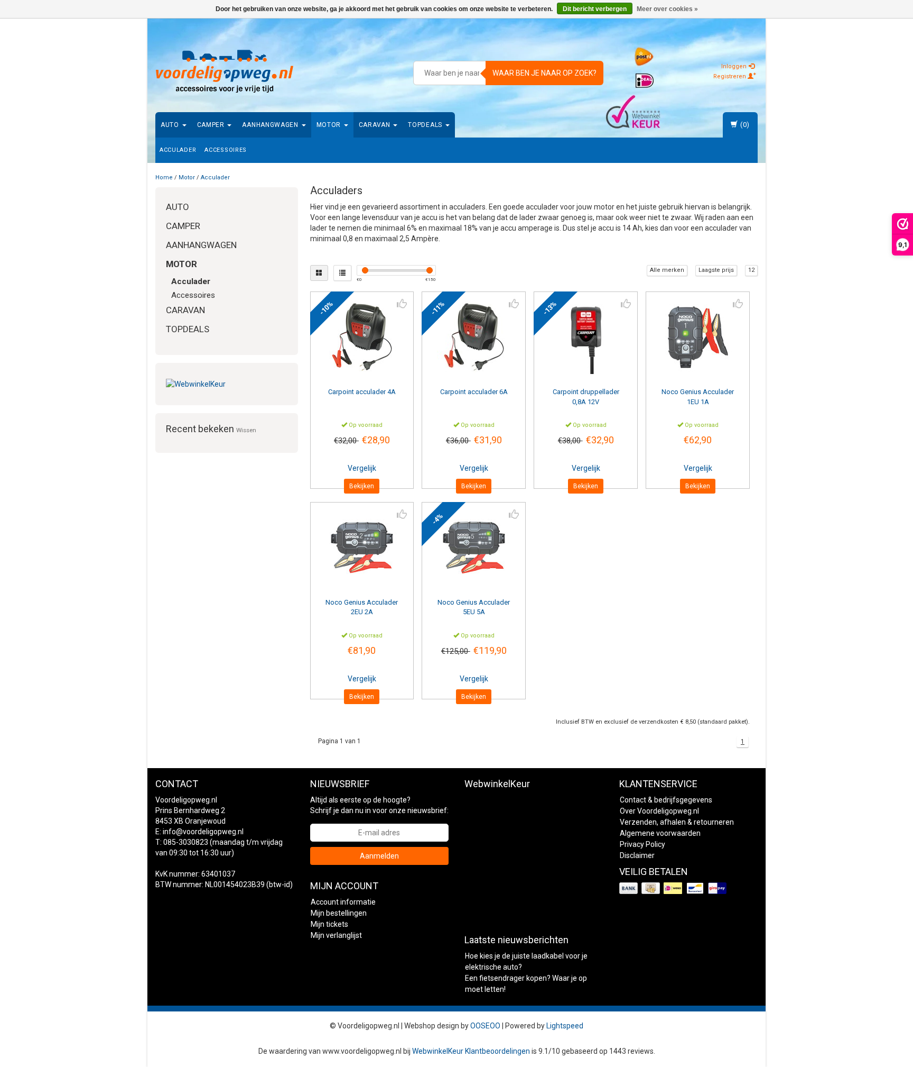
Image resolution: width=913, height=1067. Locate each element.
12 (751, 270)
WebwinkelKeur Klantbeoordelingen (471, 1051)
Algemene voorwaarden (660, 833)
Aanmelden (379, 856)
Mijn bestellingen (339, 913)
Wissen (246, 430)
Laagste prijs (716, 270)
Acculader (178, 150)
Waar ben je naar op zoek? (544, 73)
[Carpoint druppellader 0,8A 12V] (585, 337)
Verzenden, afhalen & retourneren (677, 822)
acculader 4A (362, 392)
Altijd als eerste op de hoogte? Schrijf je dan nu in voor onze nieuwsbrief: (379, 805)
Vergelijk (362, 468)
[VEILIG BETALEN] (674, 888)
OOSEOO (485, 1026)
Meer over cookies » (667, 9)
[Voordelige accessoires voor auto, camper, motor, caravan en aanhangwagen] (224, 71)
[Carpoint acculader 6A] (473, 337)
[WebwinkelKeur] (226, 384)
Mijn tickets (329, 924)
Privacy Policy (642, 844)
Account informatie (343, 902)
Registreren (730, 76)
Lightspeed (564, 1026)
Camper (212, 125)
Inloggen (734, 66)
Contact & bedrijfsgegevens (666, 800)
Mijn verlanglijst (336, 935)
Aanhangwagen (271, 125)
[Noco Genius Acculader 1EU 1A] (697, 337)
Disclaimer (637, 855)
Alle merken (667, 270)
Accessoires (225, 150)
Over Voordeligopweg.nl (659, 811)
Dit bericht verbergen (595, 9)
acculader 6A (474, 392)
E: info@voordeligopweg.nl (199, 831)
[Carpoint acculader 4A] (362, 337)
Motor (329, 125)
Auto (171, 125)
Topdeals (426, 125)
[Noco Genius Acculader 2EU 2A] (362, 547)
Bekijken (361, 486)
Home (164, 177)
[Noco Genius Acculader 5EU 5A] (473, 547)
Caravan (376, 125)
